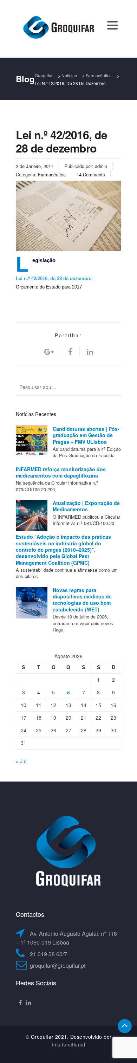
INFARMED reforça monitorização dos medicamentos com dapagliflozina (61, 472)
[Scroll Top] (125, 1026)
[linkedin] (90, 352)
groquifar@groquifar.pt (57, 965)
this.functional (68, 1044)
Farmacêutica (52, 174)
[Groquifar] (58, 28)
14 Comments (91, 174)
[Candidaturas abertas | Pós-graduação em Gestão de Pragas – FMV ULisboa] (31, 441)
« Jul (21, 761)
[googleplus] (49, 352)
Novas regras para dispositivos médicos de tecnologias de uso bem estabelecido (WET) (82, 599)
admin (101, 166)
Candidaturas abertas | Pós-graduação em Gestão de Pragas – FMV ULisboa (86, 435)
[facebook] (70, 352)
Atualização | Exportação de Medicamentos (86, 506)
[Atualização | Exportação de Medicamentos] (31, 515)
